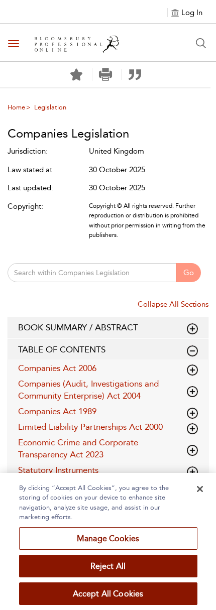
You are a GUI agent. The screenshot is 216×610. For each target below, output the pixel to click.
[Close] (200, 489)
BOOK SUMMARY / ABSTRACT (78, 327)
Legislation (50, 107)
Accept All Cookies (108, 593)
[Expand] (192, 350)
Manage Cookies (108, 538)
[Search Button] (201, 43)
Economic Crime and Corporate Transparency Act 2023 (78, 448)
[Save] (76, 75)
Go (188, 272)
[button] (106, 74)
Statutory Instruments (58, 470)
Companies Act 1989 (57, 411)
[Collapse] (192, 328)
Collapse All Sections (173, 304)
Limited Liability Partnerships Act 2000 (90, 427)
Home (16, 107)
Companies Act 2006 (57, 368)
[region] (108, 541)
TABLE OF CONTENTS (61, 349)
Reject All (108, 566)
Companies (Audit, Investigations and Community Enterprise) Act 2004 (88, 390)
